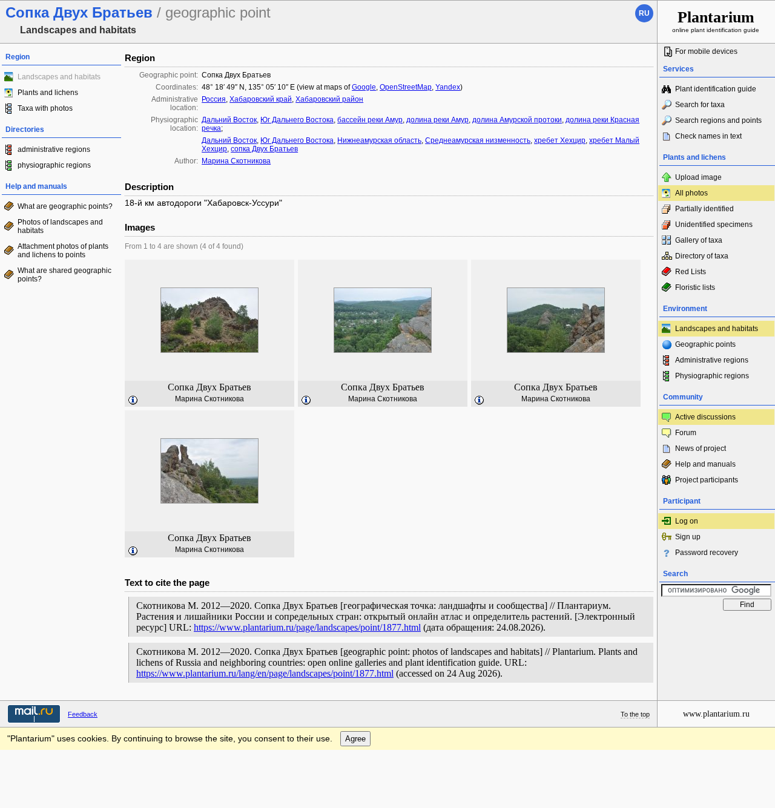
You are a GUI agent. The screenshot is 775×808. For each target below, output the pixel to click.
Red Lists (690, 272)
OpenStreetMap (406, 87)
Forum (685, 433)
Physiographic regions (712, 376)
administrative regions (54, 149)
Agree (355, 738)
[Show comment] (133, 401)
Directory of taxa (701, 256)
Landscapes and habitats (716, 328)
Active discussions (705, 417)
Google (364, 87)
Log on (686, 521)
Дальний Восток (229, 120)
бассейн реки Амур (370, 120)
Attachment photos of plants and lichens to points (63, 250)
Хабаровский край (260, 99)
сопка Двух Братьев (264, 149)
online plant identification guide (715, 20)
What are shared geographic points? (64, 274)
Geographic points (705, 344)
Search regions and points (718, 120)
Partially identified (704, 209)
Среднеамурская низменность (477, 140)
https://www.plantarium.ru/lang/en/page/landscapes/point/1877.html (265, 673)
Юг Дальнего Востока (297, 120)
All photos (691, 193)
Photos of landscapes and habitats (60, 226)
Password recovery (706, 552)
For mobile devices (706, 51)
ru (644, 13)
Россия (214, 99)
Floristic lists (695, 287)
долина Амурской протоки (517, 120)
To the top (635, 714)
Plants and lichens (48, 92)
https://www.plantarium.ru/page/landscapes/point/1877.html (307, 627)
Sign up (688, 537)
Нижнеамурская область (379, 140)
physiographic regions (54, 165)
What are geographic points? (65, 206)
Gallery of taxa (698, 240)
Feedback (82, 714)
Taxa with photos (45, 108)
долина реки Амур (437, 120)
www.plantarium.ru (716, 713)
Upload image (698, 177)
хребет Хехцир (559, 140)
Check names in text (708, 136)
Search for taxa (700, 104)
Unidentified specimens (714, 224)
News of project (700, 448)
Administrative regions (711, 360)
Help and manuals (705, 464)
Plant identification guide (715, 89)
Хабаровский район (329, 99)
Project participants (706, 480)
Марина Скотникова (236, 161)
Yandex (447, 87)
